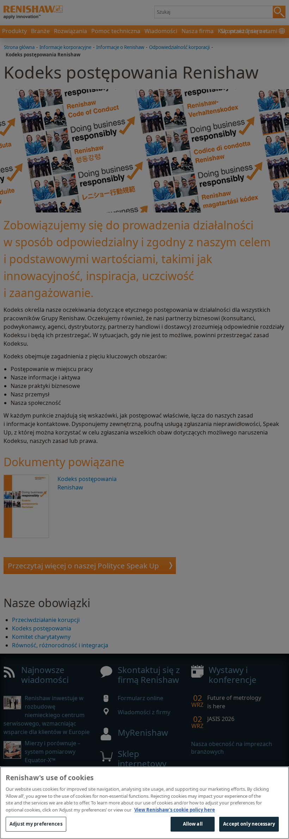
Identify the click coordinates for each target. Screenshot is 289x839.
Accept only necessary (249, 824)
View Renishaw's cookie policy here (174, 810)
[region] (144, 802)
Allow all (193, 824)
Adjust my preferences (36, 824)
